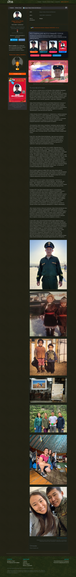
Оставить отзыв (17, 73)
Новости (44, 1)
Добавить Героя (11, 561)
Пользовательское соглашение (61, 561)
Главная (39, 1)
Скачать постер (57, 55)
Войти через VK (64, 1)
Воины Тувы (50, 1)
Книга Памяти (26, 564)
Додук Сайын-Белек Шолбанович (33, 7)
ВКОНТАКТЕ (22, 39)
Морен (41, 18)
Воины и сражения (27, 565)
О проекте (57, 1)
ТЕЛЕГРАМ (14, 39)
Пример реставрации (46, 55)
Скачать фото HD (35, 55)
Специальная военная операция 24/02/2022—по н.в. (46, 27)
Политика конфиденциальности (61, 562)
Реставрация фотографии (13, 562)
